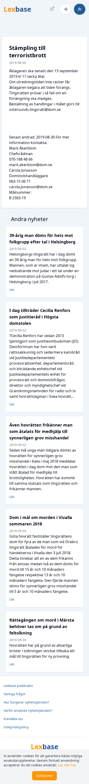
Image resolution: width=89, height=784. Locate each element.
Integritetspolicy (16, 727)
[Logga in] (65, 9)
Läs (11, 289)
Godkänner (44, 775)
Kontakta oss (13, 719)
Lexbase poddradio (18, 685)
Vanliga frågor (15, 694)
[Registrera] (79, 9)
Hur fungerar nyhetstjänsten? (26, 702)
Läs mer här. (67, 765)
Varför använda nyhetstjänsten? (28, 710)
